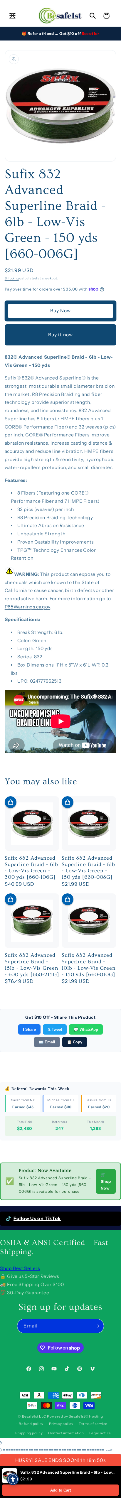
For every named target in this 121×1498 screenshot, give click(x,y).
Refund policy (31, 1424)
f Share (29, 1029)
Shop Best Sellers (20, 1268)
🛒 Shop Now (106, 1181)
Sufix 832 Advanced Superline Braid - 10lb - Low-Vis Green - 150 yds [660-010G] (89, 964)
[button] (12, 15)
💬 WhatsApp (86, 1029)
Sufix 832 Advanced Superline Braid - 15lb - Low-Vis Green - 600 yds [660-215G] (32, 964)
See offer (90, 33)
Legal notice (100, 1433)
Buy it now (60, 335)
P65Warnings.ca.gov (27, 607)
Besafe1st (30, 1416)
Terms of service (93, 1424)
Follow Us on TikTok (37, 1218)
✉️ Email (47, 1042)
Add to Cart (60, 1490)
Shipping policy (29, 1433)
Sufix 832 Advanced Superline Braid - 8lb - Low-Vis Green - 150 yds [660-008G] (88, 867)
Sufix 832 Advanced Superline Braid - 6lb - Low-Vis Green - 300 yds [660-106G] (31, 867)
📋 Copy (74, 1042)
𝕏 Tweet (55, 1029)
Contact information (66, 1433)
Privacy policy (61, 1424)
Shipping (12, 278)
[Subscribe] (97, 1326)
